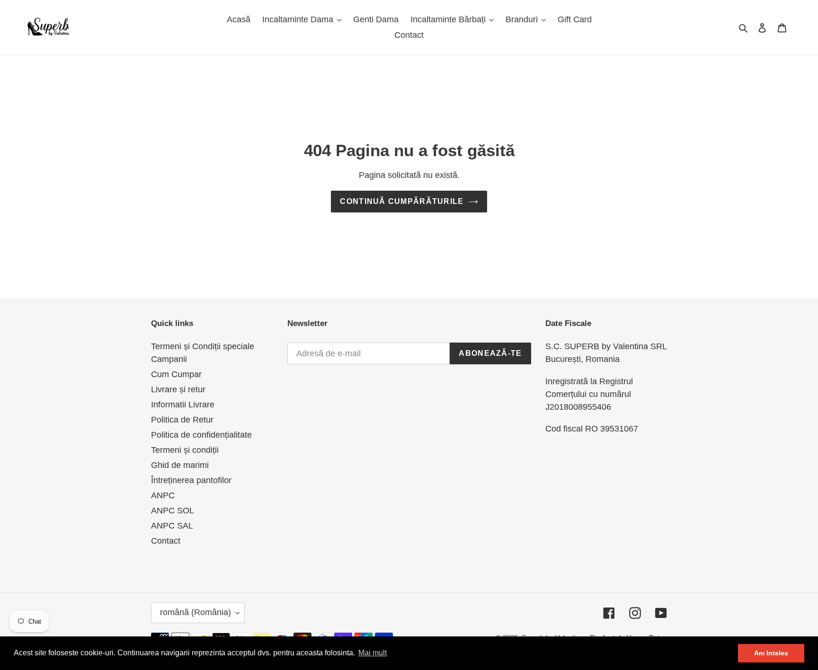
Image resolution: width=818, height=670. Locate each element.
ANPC (163, 495)
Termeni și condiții (185, 450)
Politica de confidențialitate (201, 435)
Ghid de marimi (180, 465)
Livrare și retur (178, 389)
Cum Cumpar (176, 374)
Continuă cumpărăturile (401, 201)
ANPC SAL (172, 525)
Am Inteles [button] (771, 653)
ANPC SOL (172, 510)
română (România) (195, 612)
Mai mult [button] (372, 653)
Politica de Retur (182, 419)
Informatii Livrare (182, 404)
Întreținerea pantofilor (191, 480)
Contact (165, 541)
